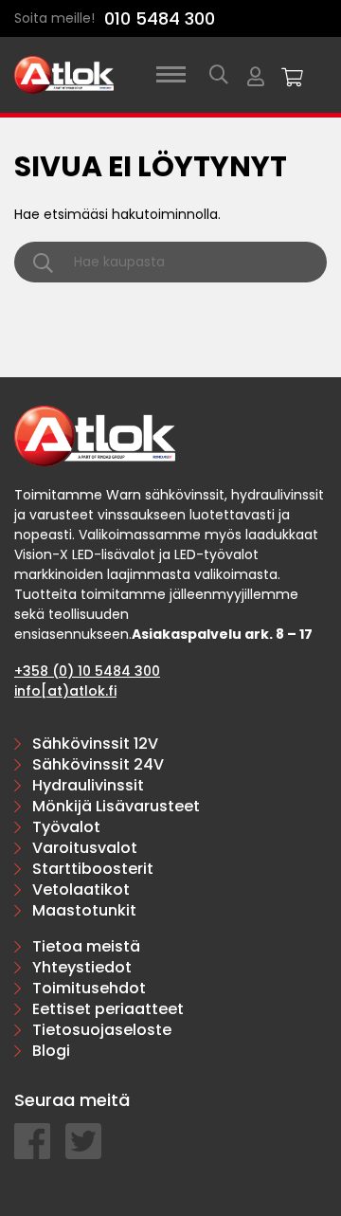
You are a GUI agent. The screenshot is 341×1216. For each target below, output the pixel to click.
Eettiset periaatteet (108, 1009)
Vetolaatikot (81, 889)
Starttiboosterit (92, 869)
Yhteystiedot (82, 967)
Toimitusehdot (89, 988)
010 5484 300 (159, 18)
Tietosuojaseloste (101, 1030)
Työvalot (66, 827)
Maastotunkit (84, 910)
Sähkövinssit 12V (95, 743)
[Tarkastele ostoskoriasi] (293, 75)
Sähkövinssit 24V (98, 764)
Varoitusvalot (84, 848)
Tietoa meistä (86, 946)
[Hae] (218, 74)
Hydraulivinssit (88, 785)
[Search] (43, 262)
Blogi (51, 1051)
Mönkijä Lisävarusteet (116, 806)
